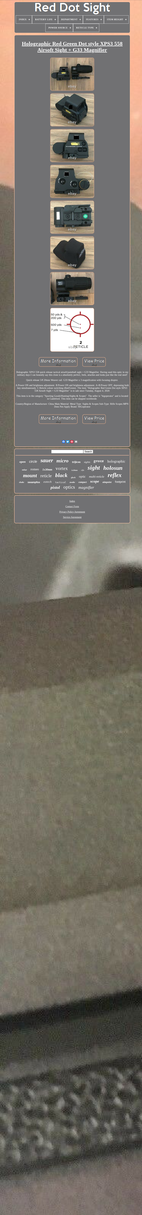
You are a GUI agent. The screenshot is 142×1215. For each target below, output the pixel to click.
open (22, 461)
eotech (47, 481)
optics (69, 487)
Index (72, 501)
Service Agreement (72, 517)
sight (94, 467)
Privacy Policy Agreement (72, 512)
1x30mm (47, 469)
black (61, 475)
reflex (115, 475)
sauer (47, 460)
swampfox (34, 482)
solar (24, 469)
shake (21, 482)
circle (33, 461)
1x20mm (74, 470)
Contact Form (72, 506)
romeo (34, 469)
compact (82, 482)
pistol (55, 487)
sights (87, 462)
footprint (120, 481)
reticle (46, 475)
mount (30, 475)
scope (94, 481)
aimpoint (107, 482)
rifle (82, 470)
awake (72, 482)
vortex (62, 468)
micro (62, 460)
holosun (112, 468)
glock (73, 477)
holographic (116, 461)
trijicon (76, 461)
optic (82, 476)
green (99, 461)
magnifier (86, 487)
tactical (60, 482)
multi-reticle (96, 476)
